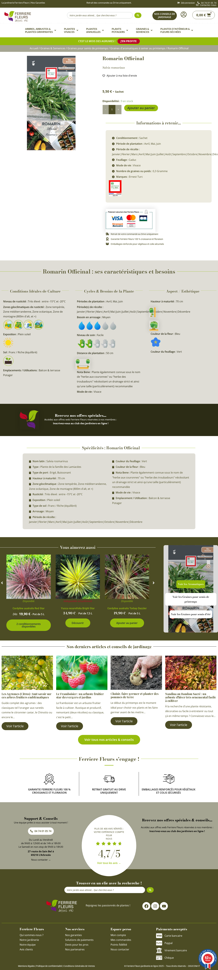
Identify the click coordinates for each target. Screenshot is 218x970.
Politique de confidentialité (49, 966)
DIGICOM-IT (194, 966)
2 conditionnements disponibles (28, 625)
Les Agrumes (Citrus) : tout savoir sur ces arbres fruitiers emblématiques (26, 695)
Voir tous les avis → (109, 863)
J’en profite (129, 41)
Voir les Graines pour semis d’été (190, 614)
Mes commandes (121, 940)
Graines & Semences (52, 48)
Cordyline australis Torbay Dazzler (127, 608)
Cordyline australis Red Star (29, 608)
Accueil (34, 48)
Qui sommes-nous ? (32, 935)
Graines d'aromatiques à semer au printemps (137, 48)
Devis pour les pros (76, 944)
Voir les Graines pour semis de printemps (191, 599)
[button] (2, 583)
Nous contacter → (41, 859)
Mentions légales (26, 966)
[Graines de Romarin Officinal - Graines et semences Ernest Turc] (51, 103)
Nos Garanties (38, 2)
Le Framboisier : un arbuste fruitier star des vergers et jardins (80, 695)
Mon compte (118, 935)
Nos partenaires (75, 949)
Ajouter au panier (141, 108)
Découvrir (78, 623)
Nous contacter (120, 949)
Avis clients (26, 949)
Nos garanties (73, 935)
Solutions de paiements (79, 940)
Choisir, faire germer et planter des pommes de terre (134, 695)
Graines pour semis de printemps (88, 48)
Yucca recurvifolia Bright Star (78, 608)
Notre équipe (28, 944)
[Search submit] (137, 15)
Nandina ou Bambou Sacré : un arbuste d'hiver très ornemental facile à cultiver (190, 697)
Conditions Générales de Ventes (79, 966)
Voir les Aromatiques (191, 584)
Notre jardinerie (29, 940)
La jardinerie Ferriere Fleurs (15, 2)
